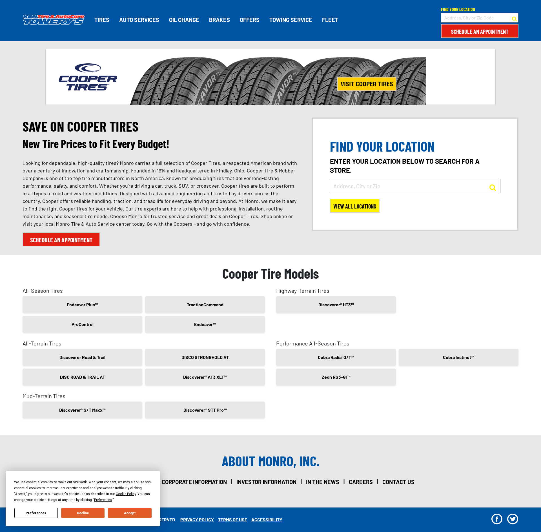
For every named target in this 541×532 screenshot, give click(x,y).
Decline (83, 513)
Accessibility (266, 519)
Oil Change (184, 19)
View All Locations (354, 206)
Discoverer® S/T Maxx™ (82, 410)
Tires (101, 19)
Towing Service (290, 19)
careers (361, 481)
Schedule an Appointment (479, 31)
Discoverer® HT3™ (336, 304)
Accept (130, 513)
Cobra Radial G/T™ (336, 357)
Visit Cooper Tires (367, 84)
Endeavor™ (205, 324)
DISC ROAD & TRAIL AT (82, 377)
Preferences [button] (103, 500)
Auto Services (139, 19)
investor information (266, 481)
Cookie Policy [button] (126, 494)
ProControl (83, 324)
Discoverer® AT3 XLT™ (205, 377)
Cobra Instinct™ (458, 357)
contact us (398, 481)
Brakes (219, 19)
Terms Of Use (232, 519)
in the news (322, 481)
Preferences (36, 513)
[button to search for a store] (514, 18)
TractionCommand (205, 304)
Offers (250, 19)
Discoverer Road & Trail (82, 357)
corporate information (194, 481)
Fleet (330, 19)
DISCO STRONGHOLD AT (205, 357)
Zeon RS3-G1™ (336, 377)
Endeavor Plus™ (82, 304)
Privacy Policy (197, 519)
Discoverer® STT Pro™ (205, 410)
